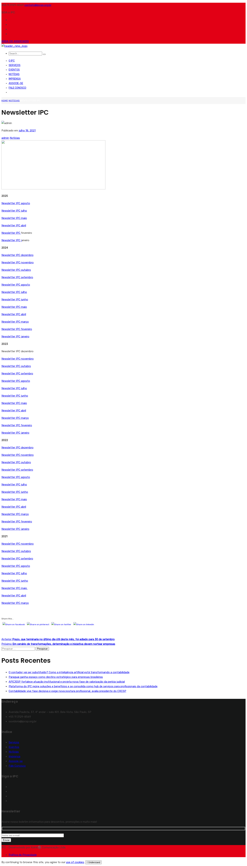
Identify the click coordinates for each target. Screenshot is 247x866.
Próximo (58, 644)
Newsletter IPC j (11, 240)
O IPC (12, 60)
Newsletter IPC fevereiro (16, 329)
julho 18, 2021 (27, 130)
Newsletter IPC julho (14, 210)
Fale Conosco (17, 87)
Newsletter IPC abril (13, 314)
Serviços (14, 65)
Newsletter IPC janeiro (15, 336)
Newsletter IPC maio (14, 218)
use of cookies (75, 862)
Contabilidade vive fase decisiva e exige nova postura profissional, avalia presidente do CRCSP (67, 691)
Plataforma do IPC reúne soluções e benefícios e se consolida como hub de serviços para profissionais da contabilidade (83, 686)
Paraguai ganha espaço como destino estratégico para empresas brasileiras (56, 677)
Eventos (14, 69)
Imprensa (15, 78)
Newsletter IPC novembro (17, 262)
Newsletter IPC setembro (17, 277)
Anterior (58, 639)
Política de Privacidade (23, 854)
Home (4, 100)
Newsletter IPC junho (14, 299)
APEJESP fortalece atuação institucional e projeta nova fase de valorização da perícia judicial (67, 681)
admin (5, 138)
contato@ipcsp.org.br (37, 5)
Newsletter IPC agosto (15, 203)
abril (23, 225)
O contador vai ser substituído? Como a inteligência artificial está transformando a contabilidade (69, 672)
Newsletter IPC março (15, 321)
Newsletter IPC (11, 225)
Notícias (14, 74)
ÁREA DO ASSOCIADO (15, 41)
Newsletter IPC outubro (16, 270)
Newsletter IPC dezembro (17, 255)
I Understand (93, 862)
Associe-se (16, 83)
